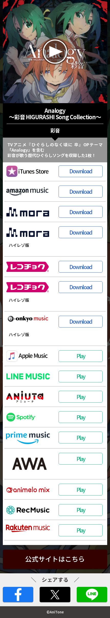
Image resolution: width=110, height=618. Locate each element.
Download (80, 171)
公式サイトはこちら (55, 558)
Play (80, 356)
